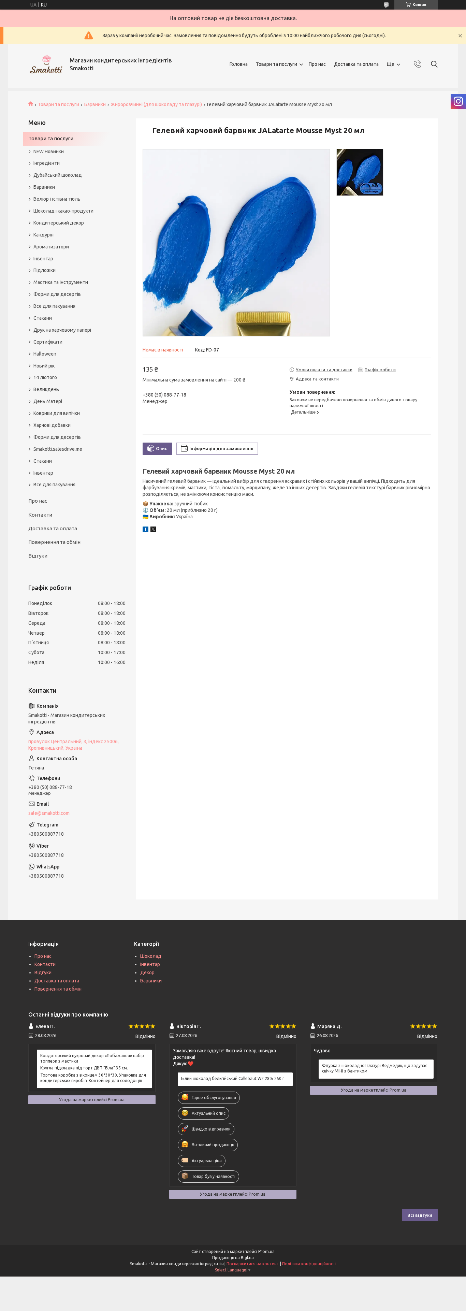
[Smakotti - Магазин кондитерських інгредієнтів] (46, 64)
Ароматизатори (51, 246)
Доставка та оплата (356, 64)
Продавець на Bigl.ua (233, 1257)
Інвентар (43, 258)
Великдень (46, 389)
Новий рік (44, 366)
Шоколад (150, 956)
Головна (239, 64)
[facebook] (145, 530)
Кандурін (43, 234)
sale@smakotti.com (49, 813)
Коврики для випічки (56, 413)
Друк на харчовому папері (62, 330)
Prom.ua (266, 1251)
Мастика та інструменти (60, 282)
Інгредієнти (46, 163)
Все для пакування (54, 306)
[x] (153, 530)
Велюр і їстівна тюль (57, 199)
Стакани (42, 318)
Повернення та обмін (54, 542)
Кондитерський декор (58, 223)
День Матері (47, 401)
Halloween (44, 354)
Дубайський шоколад (57, 175)
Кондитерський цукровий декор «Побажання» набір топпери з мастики (92, 1058)
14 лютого (45, 377)
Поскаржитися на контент (253, 1264)
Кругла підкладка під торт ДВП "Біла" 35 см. (84, 1068)
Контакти (40, 515)
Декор (147, 972)
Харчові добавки (52, 425)
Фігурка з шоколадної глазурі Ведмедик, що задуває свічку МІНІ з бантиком (374, 1068)
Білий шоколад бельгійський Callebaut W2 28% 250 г (232, 1078)
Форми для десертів (57, 294)
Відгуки (37, 556)
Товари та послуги (276, 64)
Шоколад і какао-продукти (63, 211)
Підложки (44, 270)
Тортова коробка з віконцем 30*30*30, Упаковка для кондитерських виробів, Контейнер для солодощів (93, 1078)
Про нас (317, 64)
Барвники (95, 104)
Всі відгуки (419, 1215)
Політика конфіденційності (309, 1264)
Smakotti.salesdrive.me (57, 449)
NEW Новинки (48, 151)
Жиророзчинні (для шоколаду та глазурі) (156, 104)
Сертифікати (47, 342)
